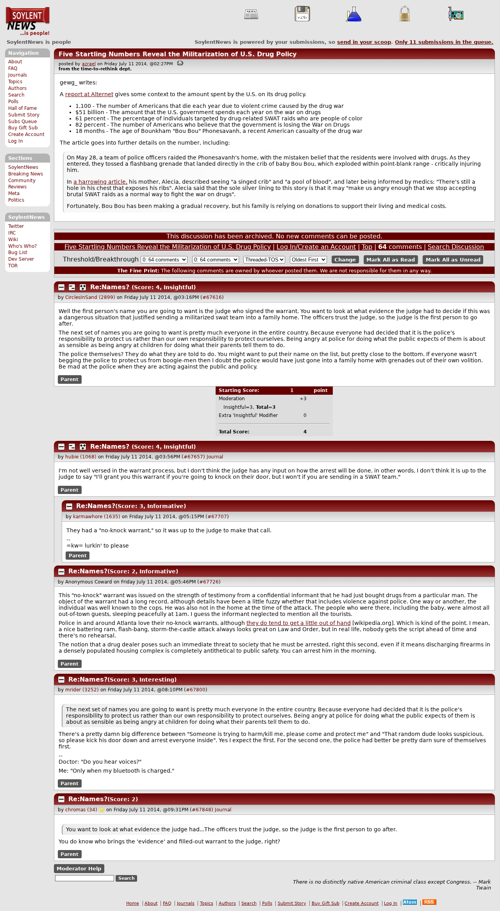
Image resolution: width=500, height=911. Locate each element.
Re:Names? (109, 287)
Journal (215, 457)
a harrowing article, (100, 182)
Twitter (16, 226)
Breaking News (25, 174)
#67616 (212, 297)
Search (16, 95)
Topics (15, 81)
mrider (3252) (82, 690)
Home (132, 903)
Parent (70, 379)
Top (367, 247)
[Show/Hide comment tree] (71, 287)
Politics (16, 200)
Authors (17, 88)
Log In (15, 141)
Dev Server (21, 259)
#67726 (209, 582)
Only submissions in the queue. (444, 42)
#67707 (217, 516)
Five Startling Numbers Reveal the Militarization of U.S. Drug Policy (177, 54)
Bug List (17, 252)
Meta (14, 193)
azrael (89, 63)
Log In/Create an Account (316, 247)
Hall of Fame (22, 108)
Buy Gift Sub (23, 128)
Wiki (13, 239)
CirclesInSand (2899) (90, 297)
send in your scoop (364, 42)
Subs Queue (22, 121)
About (15, 61)
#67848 (201, 810)
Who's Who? (22, 246)
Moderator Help (79, 869)
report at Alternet (89, 94)
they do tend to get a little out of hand (298, 623)
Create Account (26, 134)
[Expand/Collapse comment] (61, 287)
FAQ (12, 68)
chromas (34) (81, 810)
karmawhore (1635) (96, 516)
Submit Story (23, 115)
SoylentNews (27, 21)
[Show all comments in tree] (82, 287)
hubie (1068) (80, 457)
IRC (12, 233)
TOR (13, 265)
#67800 (195, 690)
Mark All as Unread (453, 260)
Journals (17, 75)
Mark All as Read (390, 260)
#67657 (193, 457)
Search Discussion (456, 247)
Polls (13, 101)
